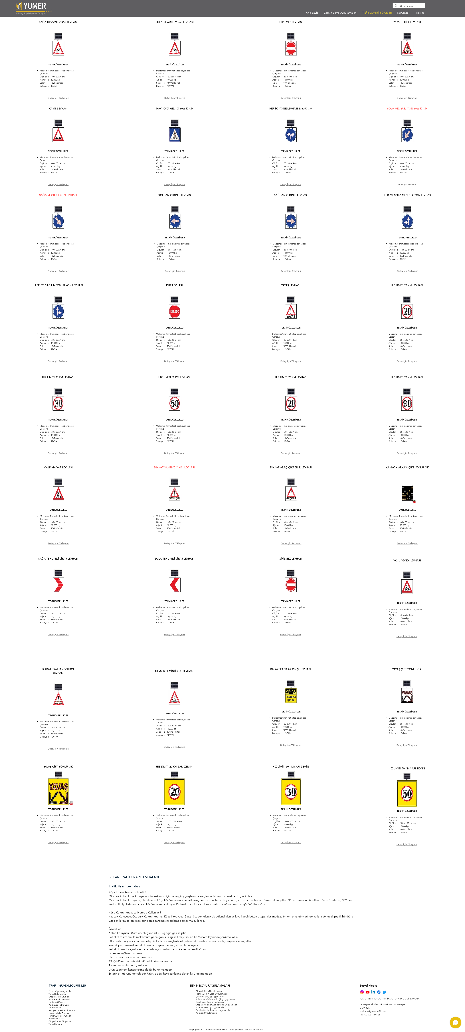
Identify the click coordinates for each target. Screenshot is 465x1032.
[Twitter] (384, 992)
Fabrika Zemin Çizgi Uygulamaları (211, 993)
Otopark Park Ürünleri (59, 996)
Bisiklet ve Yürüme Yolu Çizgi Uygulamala (215, 999)
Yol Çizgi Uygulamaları (206, 1012)
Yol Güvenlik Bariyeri (58, 1004)
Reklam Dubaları (56, 1018)
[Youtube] (367, 992)
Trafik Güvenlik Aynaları (59, 1015)
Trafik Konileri (55, 1024)
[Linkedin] (373, 992)
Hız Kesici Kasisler (57, 1002)
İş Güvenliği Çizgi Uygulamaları (210, 996)
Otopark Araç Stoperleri (60, 1021)
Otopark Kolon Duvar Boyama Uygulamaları (216, 1004)
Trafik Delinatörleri (57, 994)
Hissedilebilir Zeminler (59, 1013)
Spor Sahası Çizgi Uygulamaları (210, 1007)
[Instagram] (362, 992)
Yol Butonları (54, 1007)
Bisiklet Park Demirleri (59, 999)
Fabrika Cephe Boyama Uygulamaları (213, 1010)
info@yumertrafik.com (375, 1011)
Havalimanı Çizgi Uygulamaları (210, 1002)
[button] (403, 13)
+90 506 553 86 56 (371, 1014)
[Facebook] (379, 992)
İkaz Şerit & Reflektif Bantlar (61, 1010)
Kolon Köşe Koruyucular (60, 991)
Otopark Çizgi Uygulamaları (208, 991)
